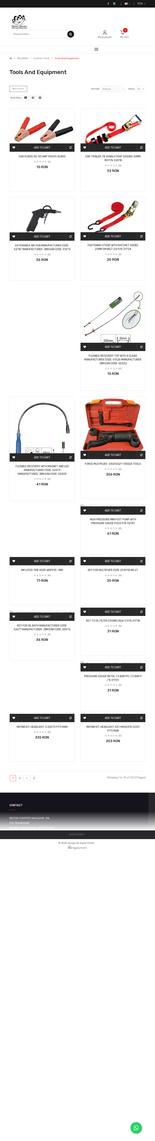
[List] (33, 98)
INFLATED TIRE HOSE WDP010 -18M (42, 570)
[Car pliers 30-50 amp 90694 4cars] (42, 130)
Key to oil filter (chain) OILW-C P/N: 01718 (113, 620)
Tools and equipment (67, 58)
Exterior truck (41, 58)
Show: (131, 88)
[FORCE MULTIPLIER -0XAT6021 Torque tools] (113, 428)
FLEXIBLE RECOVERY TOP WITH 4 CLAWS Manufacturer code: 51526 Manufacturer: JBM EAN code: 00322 (113, 359)
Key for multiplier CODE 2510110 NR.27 (113, 570)
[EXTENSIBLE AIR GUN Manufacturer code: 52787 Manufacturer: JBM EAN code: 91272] (42, 219)
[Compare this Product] (70, 147)
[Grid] (25, 98)
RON (141, 3)
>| (34, 778)
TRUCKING (22, 58)
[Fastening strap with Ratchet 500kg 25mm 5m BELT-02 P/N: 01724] (113, 218)
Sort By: (95, 88)
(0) (49, 161)
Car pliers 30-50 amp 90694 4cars (42, 156)
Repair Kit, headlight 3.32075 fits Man (42, 727)
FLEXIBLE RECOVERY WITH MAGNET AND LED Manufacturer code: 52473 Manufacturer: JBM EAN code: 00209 (42, 470)
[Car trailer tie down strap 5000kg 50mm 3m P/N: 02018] (113, 130)
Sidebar (19, 89)
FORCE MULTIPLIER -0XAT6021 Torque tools (113, 464)
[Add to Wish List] (14, 147)
